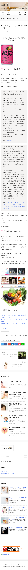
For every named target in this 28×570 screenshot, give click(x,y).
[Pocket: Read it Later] (19, 344)
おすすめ (8, 335)
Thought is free (22, 566)
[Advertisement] (8, 541)
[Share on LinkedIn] (12, 344)
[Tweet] (2, 344)
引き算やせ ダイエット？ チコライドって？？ (13, 323)
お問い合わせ (4, 471)
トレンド (12, 335)
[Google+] (9, 344)
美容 (26, 335)
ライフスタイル (18, 335)
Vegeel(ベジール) (11, 140)
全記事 (23, 335)
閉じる (6, 328)
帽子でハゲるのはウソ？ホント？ (17, 527)
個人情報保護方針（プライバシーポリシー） (11, 473)
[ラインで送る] (22, 344)
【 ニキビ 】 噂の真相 (15, 381)
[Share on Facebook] (5, 344)
